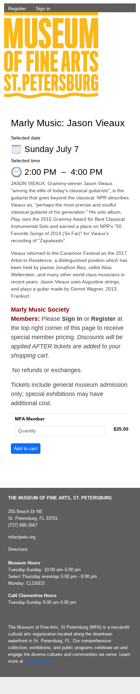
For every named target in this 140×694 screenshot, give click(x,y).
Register (17, 8)
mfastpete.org (38, 661)
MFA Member (30, 419)
